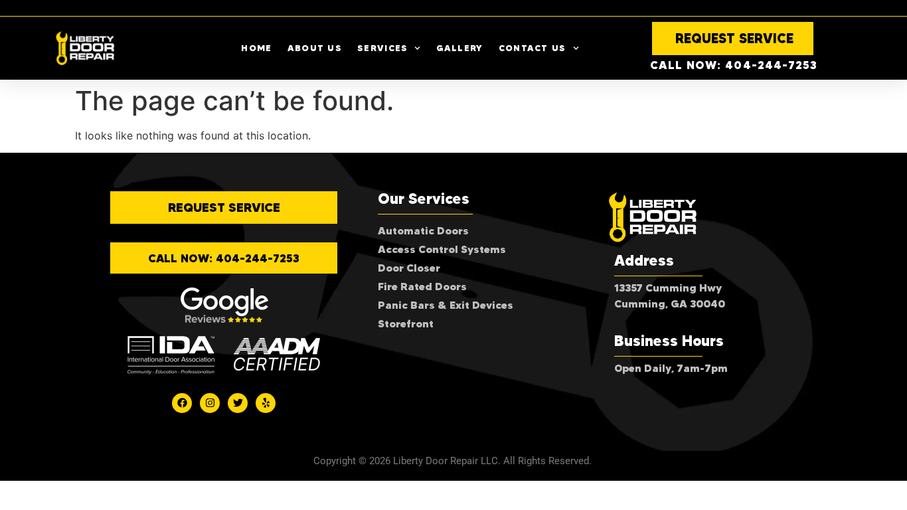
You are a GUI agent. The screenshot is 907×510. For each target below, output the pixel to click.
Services (382, 47)
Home (256, 47)
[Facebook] (182, 403)
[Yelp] (266, 403)
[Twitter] (238, 403)
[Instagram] (210, 403)
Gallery (459, 47)
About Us (315, 47)
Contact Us (532, 47)
